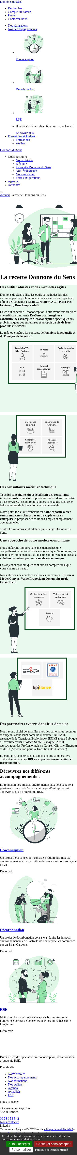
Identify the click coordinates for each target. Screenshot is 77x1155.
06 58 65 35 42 (9, 1118)
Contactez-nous (17, 19)
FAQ (11, 1095)
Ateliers (20, 143)
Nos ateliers (15, 1084)
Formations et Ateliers (21, 136)
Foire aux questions (28, 177)
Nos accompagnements (22, 29)
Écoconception (25, 59)
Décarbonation (25, 89)
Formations (23, 139)
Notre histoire (24, 160)
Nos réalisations (18, 25)
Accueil (5, 195)
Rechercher (15, 8)
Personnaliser (21, 1149)
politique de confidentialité (58, 1129)
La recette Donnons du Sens (33, 167)
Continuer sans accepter (53, 1144)
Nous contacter (9, 1122)
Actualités (14, 184)
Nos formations (17, 1081)
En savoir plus (25, 132)
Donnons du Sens (11, 1)
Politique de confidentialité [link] (51, 1149)
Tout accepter (20, 1144)
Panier (12, 15)
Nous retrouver (25, 174)
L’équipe (21, 163)
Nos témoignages (26, 170)
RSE (19, 119)
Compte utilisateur (19, 12)
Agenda (13, 181)
